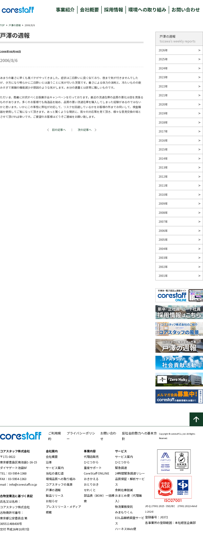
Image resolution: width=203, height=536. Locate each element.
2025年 (163, 59)
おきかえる (91, 479)
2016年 (163, 140)
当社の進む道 (55, 473)
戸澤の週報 (15, 25)
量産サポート (93, 468)
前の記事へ (59, 130)
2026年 (163, 50)
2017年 (163, 131)
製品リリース (54, 495)
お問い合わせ (185, 9)
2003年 (163, 258)
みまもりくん (124, 512)
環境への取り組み (147, 9)
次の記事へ (85, 130)
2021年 (163, 95)
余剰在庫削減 (124, 490)
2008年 (163, 213)
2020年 (163, 104)
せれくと (90, 490)
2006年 (163, 231)
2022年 (163, 86)
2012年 (163, 176)
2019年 (163, 113)
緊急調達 (121, 468)
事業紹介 (65, 9)
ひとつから (91, 462)
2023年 (163, 77)
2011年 (163, 185)
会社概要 (89, 9)
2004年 (163, 249)
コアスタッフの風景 (59, 484)
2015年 (163, 149)
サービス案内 (55, 468)
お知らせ (52, 501)
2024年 (163, 68)
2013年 (163, 167)
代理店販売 (91, 456)
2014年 (163, 158)
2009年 (163, 203)
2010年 (163, 195)
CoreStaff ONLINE (96, 473)
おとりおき (91, 484)
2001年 (163, 276)
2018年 (163, 122)
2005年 (163, 240)
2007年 (163, 221)
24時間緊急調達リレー (130, 473)
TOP (2, 25)
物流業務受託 (124, 506)
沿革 (49, 462)
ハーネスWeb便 (125, 529)
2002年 (163, 267)
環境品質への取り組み (61, 479)
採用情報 (113, 9)
